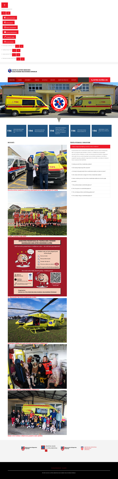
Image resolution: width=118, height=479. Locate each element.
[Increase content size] (21, 46)
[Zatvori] (8, 13)
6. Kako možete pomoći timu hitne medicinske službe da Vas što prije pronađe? (89, 180)
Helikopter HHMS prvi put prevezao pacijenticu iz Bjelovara (27, 343)
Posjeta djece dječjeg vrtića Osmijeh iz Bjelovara (23, 389)
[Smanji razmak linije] (14, 54)
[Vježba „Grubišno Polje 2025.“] (37, 213)
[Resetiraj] (3, 13)
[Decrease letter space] (18, 59)
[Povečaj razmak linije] (18, 54)
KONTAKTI (73, 80)
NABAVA (37, 80)
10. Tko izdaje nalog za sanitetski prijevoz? (82, 195)
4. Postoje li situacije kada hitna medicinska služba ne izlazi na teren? (89, 171)
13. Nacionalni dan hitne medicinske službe (22, 297)
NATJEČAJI (44, 80)
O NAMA (20, 80)
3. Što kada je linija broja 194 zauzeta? (81, 167)
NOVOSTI (53, 80)
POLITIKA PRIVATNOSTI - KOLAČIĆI (59, 468)
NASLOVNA (12, 80)
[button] (16, 131)
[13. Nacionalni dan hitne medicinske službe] (37, 266)
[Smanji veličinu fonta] (14, 50)
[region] (59, 102)
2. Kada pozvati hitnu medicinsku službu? (82, 164)
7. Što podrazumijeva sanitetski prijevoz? (82, 185)
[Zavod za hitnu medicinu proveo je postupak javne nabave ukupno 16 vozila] (37, 167)
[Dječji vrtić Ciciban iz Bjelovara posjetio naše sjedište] (37, 412)
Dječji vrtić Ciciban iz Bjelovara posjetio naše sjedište (25, 436)
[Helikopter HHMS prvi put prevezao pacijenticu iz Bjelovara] (37, 320)
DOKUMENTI (27, 80)
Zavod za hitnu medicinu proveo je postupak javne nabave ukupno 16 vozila (33, 190)
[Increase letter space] (23, 59)
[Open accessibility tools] (4, 5)
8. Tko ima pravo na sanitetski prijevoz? (81, 188)
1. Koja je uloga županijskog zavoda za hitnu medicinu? (85, 146)
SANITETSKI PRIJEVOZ (63, 80)
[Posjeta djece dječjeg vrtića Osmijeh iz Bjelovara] (37, 366)
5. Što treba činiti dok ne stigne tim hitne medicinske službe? (86, 175)
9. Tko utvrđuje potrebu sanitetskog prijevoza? (83, 192)
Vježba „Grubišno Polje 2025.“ (17, 236)
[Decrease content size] (17, 46)
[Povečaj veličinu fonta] (18, 50)
